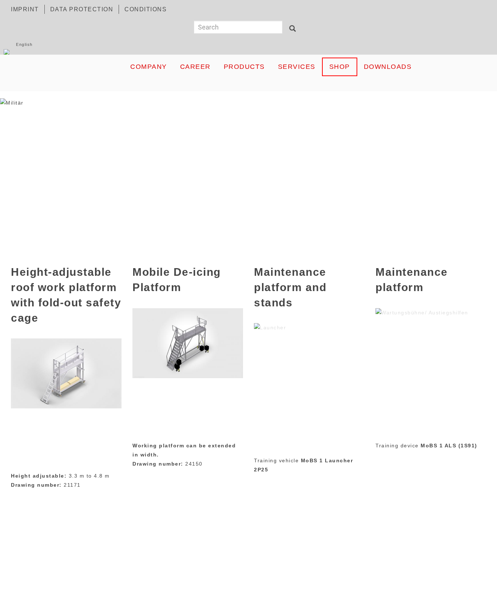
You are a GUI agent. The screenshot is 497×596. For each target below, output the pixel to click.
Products (244, 66)
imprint (25, 9)
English (24, 44)
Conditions (145, 9)
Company (148, 66)
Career (195, 66)
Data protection (82, 9)
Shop (339, 66)
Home (65, 66)
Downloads (388, 66)
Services (296, 66)
